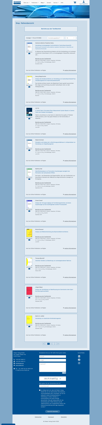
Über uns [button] (26, 2)
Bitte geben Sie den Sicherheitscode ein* (50, 383)
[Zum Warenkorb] (75, 3)
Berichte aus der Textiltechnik (43, 58)
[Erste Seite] (44, 344)
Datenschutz (38, 417)
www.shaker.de (20, 365)
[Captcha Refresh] (60, 379)
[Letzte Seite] (58, 344)
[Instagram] (79, 363)
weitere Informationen (70, 70)
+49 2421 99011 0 (20, 359)
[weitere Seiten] (53, 344)
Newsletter (64, 417)
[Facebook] (79, 359)
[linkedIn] (79, 356)
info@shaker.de (20, 363)
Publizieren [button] (35, 2)
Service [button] (55, 2)
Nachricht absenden (52, 411)
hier (57, 405)
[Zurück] (46, 344)
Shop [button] (43, 2)
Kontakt (49, 2)
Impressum (51, 417)
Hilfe (62, 2)
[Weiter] (56, 344)
